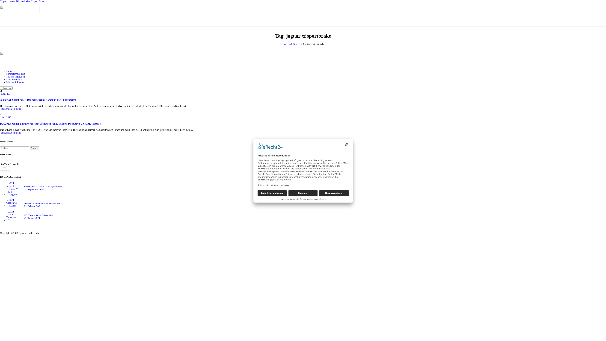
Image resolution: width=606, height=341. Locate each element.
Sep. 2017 (6, 117)
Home (284, 44)
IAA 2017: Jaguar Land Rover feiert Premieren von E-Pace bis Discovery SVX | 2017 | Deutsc (50, 123)
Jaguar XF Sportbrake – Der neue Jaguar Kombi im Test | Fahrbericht (38, 100)
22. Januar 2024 (32, 218)
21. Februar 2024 (32, 206)
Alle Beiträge (295, 44)
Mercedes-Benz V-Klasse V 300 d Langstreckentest (43, 187)
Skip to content (7, 1)
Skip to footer (38, 1)
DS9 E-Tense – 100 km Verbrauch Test (38, 215)
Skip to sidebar (23, 1)
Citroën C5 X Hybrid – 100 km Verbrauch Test (42, 203)
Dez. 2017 (6, 93)
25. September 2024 (34, 189)
